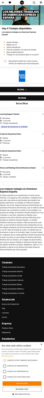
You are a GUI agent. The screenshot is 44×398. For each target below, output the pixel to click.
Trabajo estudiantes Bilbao (12, 284)
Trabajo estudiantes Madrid (12, 271)
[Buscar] (35, 2)
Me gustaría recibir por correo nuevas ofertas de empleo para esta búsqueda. (24, 62)
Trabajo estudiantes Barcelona (13, 267)
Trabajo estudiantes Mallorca (13, 289)
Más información (7, 356)
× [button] (41, 344)
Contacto (5, 313)
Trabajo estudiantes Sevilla (12, 276)
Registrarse (6, 332)
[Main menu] (3, 2)
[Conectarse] (41, 2)
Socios (4, 317)
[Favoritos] (10, 2)
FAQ (3, 308)
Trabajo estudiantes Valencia (12, 280)
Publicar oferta (7, 328)
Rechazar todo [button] (22, 389)
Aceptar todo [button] (22, 383)
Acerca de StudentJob (10, 304)
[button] (22, 394)
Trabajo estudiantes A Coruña (13, 293)
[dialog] (22, 370)
